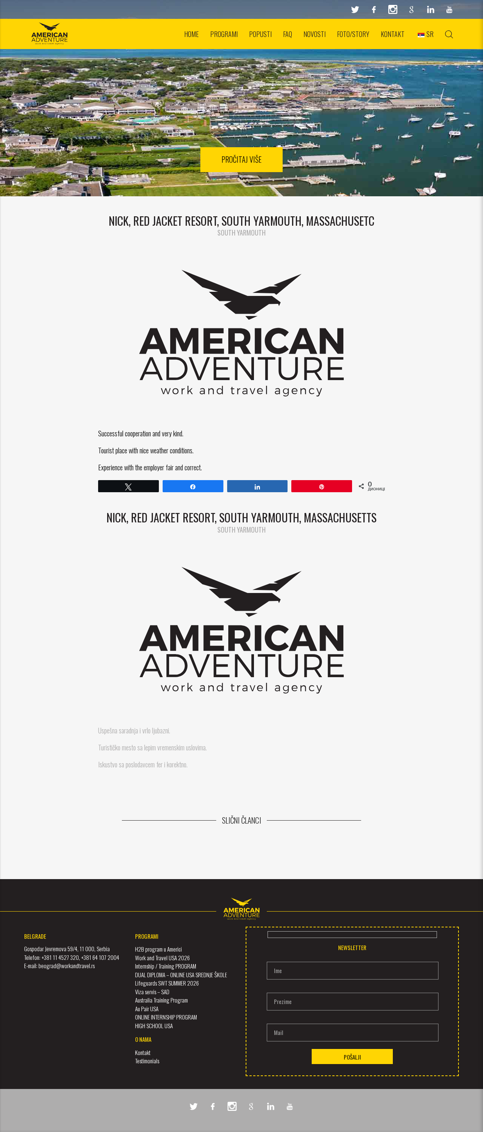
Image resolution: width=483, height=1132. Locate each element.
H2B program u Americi (158, 949)
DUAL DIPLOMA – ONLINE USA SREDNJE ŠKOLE (181, 974)
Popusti (260, 34)
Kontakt (393, 34)
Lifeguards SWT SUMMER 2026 (167, 983)
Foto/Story (353, 34)
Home (191, 34)
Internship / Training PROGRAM (165, 966)
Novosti (314, 34)
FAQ (287, 34)
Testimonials (147, 1061)
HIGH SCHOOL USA (154, 1025)
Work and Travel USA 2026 (162, 957)
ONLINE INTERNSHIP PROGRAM (166, 1017)
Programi (224, 34)
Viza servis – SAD (152, 991)
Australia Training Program (161, 1000)
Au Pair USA (146, 1008)
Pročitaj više (241, 159)
